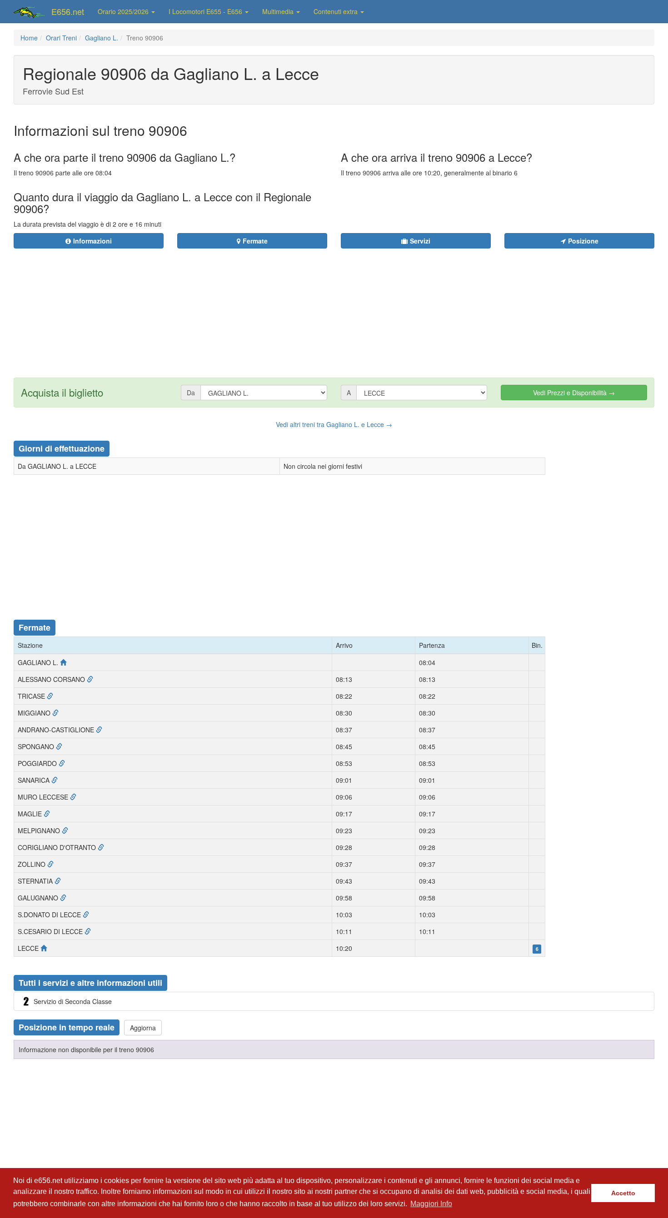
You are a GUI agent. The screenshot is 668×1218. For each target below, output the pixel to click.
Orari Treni (61, 37)
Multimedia (278, 11)
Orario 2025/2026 (124, 11)
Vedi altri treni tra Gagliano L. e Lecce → (334, 424)
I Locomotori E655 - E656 (206, 11)
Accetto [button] (623, 1193)
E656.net (67, 11)
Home (29, 37)
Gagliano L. (101, 37)
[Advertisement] (389, 307)
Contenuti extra (336, 11)
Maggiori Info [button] (431, 1204)
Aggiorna (143, 1027)
